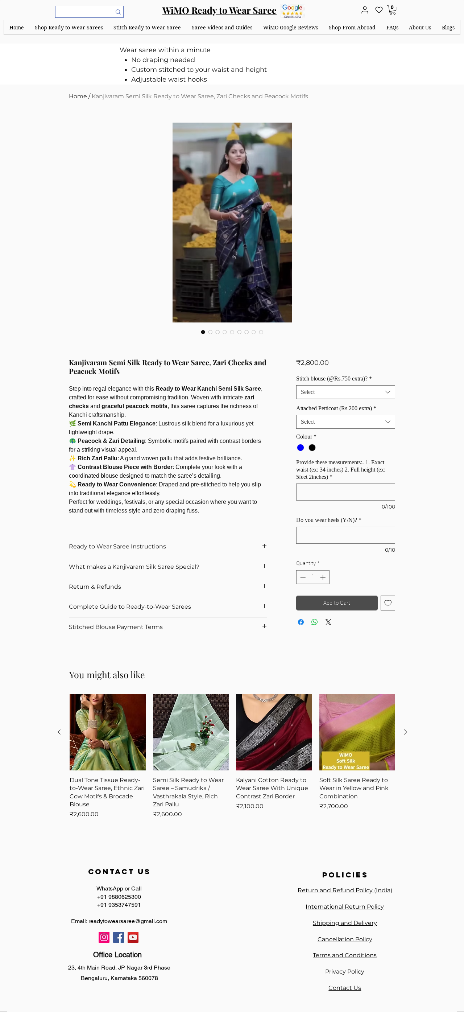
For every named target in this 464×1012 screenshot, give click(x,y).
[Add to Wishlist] (388, 603)
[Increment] (323, 577)
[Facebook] (118, 937)
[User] (364, 10)
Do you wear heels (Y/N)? (328, 520)
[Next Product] (405, 732)
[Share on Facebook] (301, 622)
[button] (68, 27)
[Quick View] (108, 732)
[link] (392, 10)
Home (78, 96)
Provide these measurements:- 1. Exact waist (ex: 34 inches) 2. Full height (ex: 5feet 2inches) (340, 469)
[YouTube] (133, 937)
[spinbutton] (313, 577)
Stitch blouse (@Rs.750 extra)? (334, 378)
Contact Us (344, 987)
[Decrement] (302, 577)
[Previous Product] (59, 732)
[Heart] (378, 10)
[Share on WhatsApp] (314, 622)
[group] (232, 764)
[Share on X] (328, 622)
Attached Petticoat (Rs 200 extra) (336, 408)
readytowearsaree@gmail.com (127, 921)
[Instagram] (104, 937)
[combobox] (345, 392)
